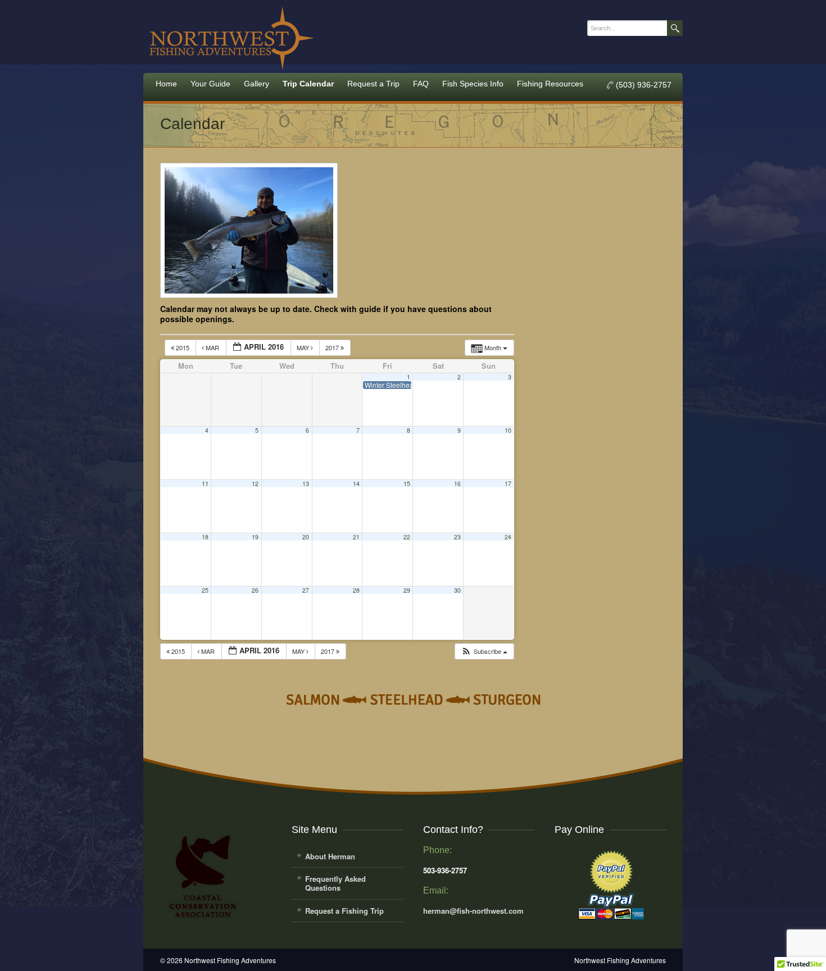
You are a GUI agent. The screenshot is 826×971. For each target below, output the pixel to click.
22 (406, 537)
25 (205, 590)
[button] (484, 651)
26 (255, 590)
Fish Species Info (472, 83)
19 (255, 537)
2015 (182, 347)
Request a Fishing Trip (344, 910)
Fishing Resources (550, 83)
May (304, 347)
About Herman (330, 856)
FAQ (421, 83)
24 (508, 537)
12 (255, 483)
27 (305, 590)
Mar (212, 347)
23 (457, 537)
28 (356, 590)
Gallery (256, 83)
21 (356, 537)
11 (205, 483)
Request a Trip (373, 83)
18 (205, 537)
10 (508, 430)
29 (406, 590)
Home (166, 83)
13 (305, 483)
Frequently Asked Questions (335, 883)
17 (508, 483)
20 (305, 537)
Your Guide (210, 83)
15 (406, 483)
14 (356, 483)
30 (457, 590)
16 (457, 483)
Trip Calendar (308, 83)
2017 (333, 347)
